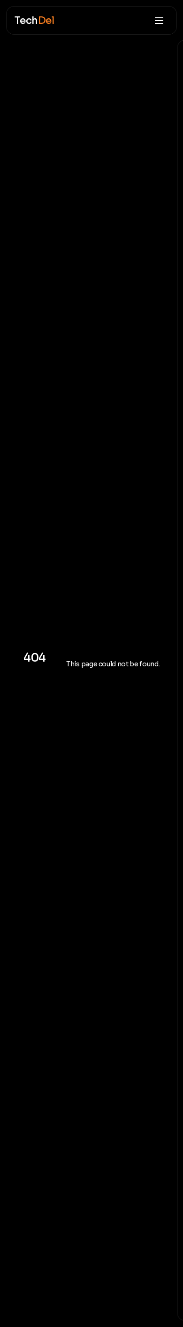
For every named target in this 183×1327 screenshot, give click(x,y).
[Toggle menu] (158, 20)
